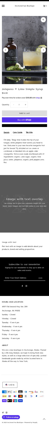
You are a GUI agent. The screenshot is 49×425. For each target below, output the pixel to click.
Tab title (29, 132)
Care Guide (17, 132)
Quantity (5, 105)
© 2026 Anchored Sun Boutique (12, 422)
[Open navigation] (7, 6)
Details (6, 132)
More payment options (24, 125)
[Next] (43, 50)
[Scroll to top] (44, 419)
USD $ (11, 385)
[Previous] (5, 50)
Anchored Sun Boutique (24, 6)
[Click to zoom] (43, 19)
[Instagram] (26, 286)
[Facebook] (22, 286)
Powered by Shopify (30, 422)
